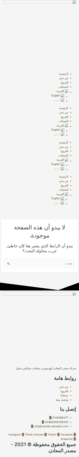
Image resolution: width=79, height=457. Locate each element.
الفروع (64, 82)
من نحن (63, 78)
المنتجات (63, 86)
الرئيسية (63, 73)
